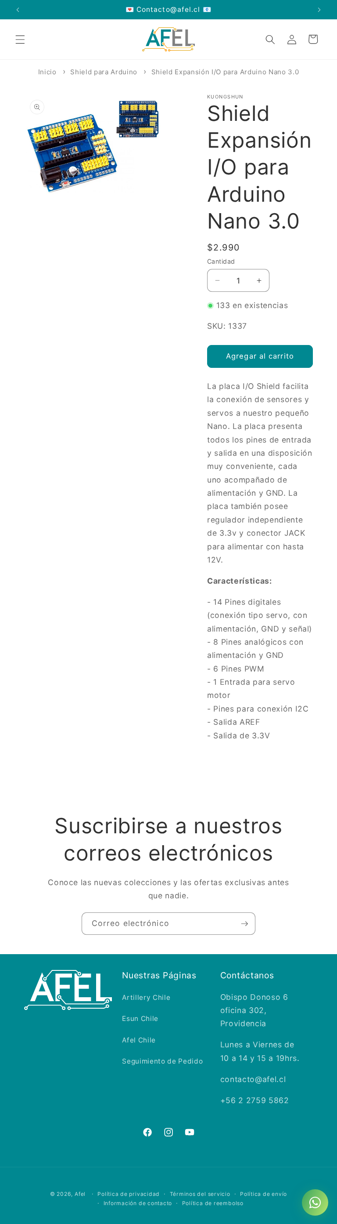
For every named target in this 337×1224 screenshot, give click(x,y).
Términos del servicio (200, 1194)
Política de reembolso (213, 1203)
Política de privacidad (128, 1194)
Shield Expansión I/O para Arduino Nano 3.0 (225, 72)
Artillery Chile (146, 997)
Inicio (47, 72)
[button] (20, 39)
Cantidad (221, 261)
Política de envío (263, 1194)
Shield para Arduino (103, 72)
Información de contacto (138, 1203)
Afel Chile (139, 1040)
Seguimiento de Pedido (162, 1061)
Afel (80, 1194)
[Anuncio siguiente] (319, 9)
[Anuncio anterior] (18, 9)
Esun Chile (140, 1018)
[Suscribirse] (244, 923)
